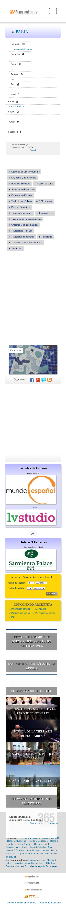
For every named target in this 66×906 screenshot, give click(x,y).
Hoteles (38, 844)
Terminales (16, 248)
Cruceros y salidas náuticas (25, 225)
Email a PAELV (16, 106)
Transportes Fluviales (21, 230)
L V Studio (33, 507)
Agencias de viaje (36, 860)
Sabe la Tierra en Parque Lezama (33, 756)
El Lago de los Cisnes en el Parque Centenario (33, 711)
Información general (20, 609)
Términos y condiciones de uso (20, 902)
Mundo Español (33, 473)
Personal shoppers (15, 866)
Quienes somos (37, 823)
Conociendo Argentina (33, 604)
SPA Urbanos (45, 201)
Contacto (53, 823)
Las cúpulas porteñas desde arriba (32, 666)
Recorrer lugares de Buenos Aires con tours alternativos (32, 641)
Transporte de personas (23, 236)
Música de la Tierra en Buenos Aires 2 (33, 734)
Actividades (40, 609)
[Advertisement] (33, 289)
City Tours (51, 863)
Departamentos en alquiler (30, 853)
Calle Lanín (15, 350)
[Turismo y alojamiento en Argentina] (33, 876)
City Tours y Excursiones (23, 177)
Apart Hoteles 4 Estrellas (33, 847)
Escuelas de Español (22, 49)
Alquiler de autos (45, 183)
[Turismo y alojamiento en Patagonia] (33, 883)
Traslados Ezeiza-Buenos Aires (26, 242)
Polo (13, 617)
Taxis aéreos (52, 866)
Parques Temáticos (20, 207)
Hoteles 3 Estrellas (16, 841)
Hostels (45, 850)
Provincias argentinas (45, 613)
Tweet (33, 150)
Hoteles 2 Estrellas (37, 841)
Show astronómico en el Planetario (31, 801)
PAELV (22, 31)
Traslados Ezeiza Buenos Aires (28, 863)
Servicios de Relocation (23, 189)
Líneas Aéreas (46, 213)
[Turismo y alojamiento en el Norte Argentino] (33, 896)
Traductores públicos (21, 201)
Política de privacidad (50, 902)
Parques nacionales (20, 613)
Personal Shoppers (20, 183)
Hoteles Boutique (23, 844)
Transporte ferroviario (21, 213)
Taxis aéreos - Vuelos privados (26, 219)
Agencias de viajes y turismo (25, 171)
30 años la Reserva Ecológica (33, 781)
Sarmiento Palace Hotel (33, 547)
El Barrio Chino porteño (31, 691)
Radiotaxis (47, 236)
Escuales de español (35, 866)
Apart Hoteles (33, 850)
